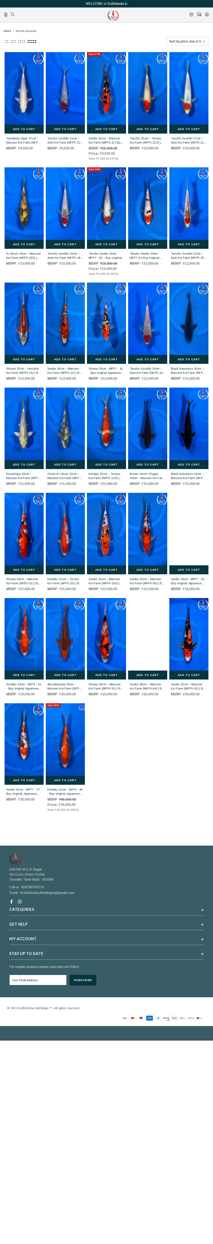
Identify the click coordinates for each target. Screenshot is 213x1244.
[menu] (13, 14)
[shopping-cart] (199, 14)
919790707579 (32, 887)
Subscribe (83, 980)
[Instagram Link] (20, 902)
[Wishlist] (191, 14)
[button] (7, 41)
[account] (207, 14)
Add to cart (24, 129)
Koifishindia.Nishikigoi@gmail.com (47, 893)
